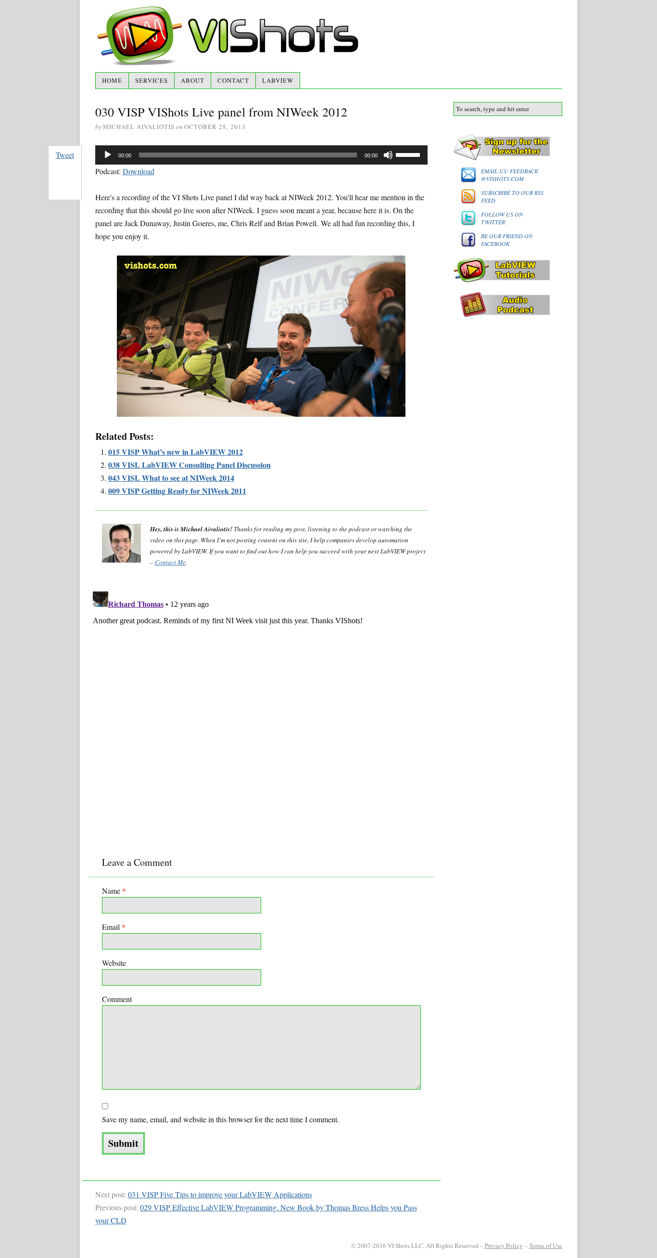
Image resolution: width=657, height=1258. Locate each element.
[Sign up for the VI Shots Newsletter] (508, 147)
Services (151, 80)
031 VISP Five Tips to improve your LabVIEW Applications (220, 1194)
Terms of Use (545, 1245)
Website (114, 963)
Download (138, 171)
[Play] (108, 155)
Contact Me (170, 562)
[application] (261, 155)
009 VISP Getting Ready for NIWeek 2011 (177, 490)
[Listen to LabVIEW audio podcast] (508, 305)
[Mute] (388, 155)
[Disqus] (261, 708)
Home (112, 80)
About (192, 80)
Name (114, 891)
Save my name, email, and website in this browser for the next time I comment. (220, 1119)
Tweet (65, 155)
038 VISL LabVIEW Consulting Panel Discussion (189, 464)
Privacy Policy (504, 1245)
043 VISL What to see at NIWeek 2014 (171, 477)
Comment (117, 999)
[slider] (409, 154)
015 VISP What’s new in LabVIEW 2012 (175, 451)
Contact (233, 80)
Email (114, 927)
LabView (277, 80)
